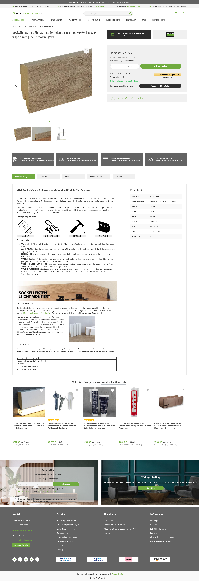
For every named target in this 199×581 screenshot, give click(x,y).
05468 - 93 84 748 (22, 530)
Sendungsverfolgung (158, 520)
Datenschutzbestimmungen (38, 499)
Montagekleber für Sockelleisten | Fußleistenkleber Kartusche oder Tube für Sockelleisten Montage (99, 425)
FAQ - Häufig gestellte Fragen (68, 525)
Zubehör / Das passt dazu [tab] (86, 382)
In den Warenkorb (161, 66)
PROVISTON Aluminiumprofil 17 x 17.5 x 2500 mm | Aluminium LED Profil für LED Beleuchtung (28, 425)
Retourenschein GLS (65, 541)
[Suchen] (130, 13)
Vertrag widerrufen (21, 545)
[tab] (23, 176)
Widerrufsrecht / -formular (114, 525)
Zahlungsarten (62, 533)
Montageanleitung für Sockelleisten (37, 313)
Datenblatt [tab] (44, 176)
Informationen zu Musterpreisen (122, 86)
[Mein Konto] (176, 13)
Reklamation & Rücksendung (68, 537)
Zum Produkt (28, 450)
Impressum (108, 533)
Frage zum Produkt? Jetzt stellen (130, 98)
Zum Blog (151, 488)
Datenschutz (109, 520)
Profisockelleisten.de (19, 26)
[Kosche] (170, 34)
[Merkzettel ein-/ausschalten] (86, 51)
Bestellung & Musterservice (67, 520)
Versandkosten (118, 574)
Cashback (60, 545)
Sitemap (60, 549)
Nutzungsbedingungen (47, 491)
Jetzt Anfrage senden (134, 6)
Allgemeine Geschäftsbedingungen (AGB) (120, 529)
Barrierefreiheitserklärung (160, 541)
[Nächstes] (89, 85)
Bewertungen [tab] (96, 176)
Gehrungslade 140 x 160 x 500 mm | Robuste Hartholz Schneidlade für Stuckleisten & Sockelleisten (168, 425)
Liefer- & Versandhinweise (67, 529)
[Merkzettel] (182, 13)
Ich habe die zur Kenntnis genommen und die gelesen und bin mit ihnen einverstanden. (48, 500)
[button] (167, 75)
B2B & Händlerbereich (159, 529)
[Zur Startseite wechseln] (28, 13)
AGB (77, 499)
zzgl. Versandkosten (128, 60)
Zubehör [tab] (119, 176)
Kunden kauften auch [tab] (113, 382)
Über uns (154, 525)
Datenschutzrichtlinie (25, 491)
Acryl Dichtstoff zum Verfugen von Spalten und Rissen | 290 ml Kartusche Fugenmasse (135, 425)
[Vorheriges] (15, 85)
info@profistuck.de (24, 540)
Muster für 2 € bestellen (160, 86)
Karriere (153, 533)
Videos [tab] (68, 176)
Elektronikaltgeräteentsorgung (162, 537)
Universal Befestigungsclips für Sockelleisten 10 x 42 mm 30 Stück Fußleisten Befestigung (62, 425)
